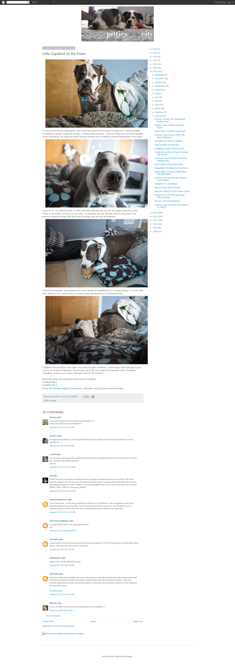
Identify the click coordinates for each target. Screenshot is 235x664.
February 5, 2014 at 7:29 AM (62, 594)
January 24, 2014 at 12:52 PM (62, 512)
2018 (155, 57)
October (158, 82)
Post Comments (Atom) (64, 626)
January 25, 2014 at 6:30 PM (62, 565)
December (160, 75)
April (157, 105)
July (157, 93)
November (160, 78)
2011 (155, 220)
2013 (155, 213)
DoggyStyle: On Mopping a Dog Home (171, 168)
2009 (155, 228)
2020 (155, 49)
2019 (155, 53)
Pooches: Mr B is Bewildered (167, 201)
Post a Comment (53, 616)
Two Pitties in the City (60, 396)
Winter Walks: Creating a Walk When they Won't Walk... (170, 173)
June (157, 97)
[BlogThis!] (87, 396)
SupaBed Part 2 (49, 385)
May (157, 101)
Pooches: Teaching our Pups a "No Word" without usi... (170, 136)
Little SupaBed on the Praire (167, 145)
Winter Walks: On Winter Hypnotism (170, 131)
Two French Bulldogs (59, 521)
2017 (155, 60)
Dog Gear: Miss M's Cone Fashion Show (172, 191)
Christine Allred (56, 591)
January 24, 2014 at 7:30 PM (62, 549)
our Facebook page (58, 388)
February (159, 112)
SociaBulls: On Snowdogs (166, 184)
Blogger (129, 656)
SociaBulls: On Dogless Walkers (169, 141)
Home (93, 621)
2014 (155, 71)
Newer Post (48, 621)
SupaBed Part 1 (49, 382)
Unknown (54, 539)
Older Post (137, 621)
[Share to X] (90, 396)
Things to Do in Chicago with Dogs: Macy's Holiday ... (170, 196)
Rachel (53, 417)
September (160, 86)
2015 (155, 68)
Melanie (53, 603)
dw (51, 476)
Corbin (53, 454)
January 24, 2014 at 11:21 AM (62, 467)
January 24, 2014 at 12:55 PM (62, 531)
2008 (155, 231)
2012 (155, 216)
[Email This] (84, 396)
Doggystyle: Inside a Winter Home (169, 148)
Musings (53, 400)
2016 (155, 64)
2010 (155, 224)
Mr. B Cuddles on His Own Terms (169, 164)
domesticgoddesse (58, 500)
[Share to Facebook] (93, 396)
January (159, 116)
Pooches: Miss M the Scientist (167, 188)
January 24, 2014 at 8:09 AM (62, 446)
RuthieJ (53, 436)
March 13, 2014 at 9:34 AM (61, 610)
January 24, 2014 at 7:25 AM (62, 427)
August (158, 90)
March (158, 108)
